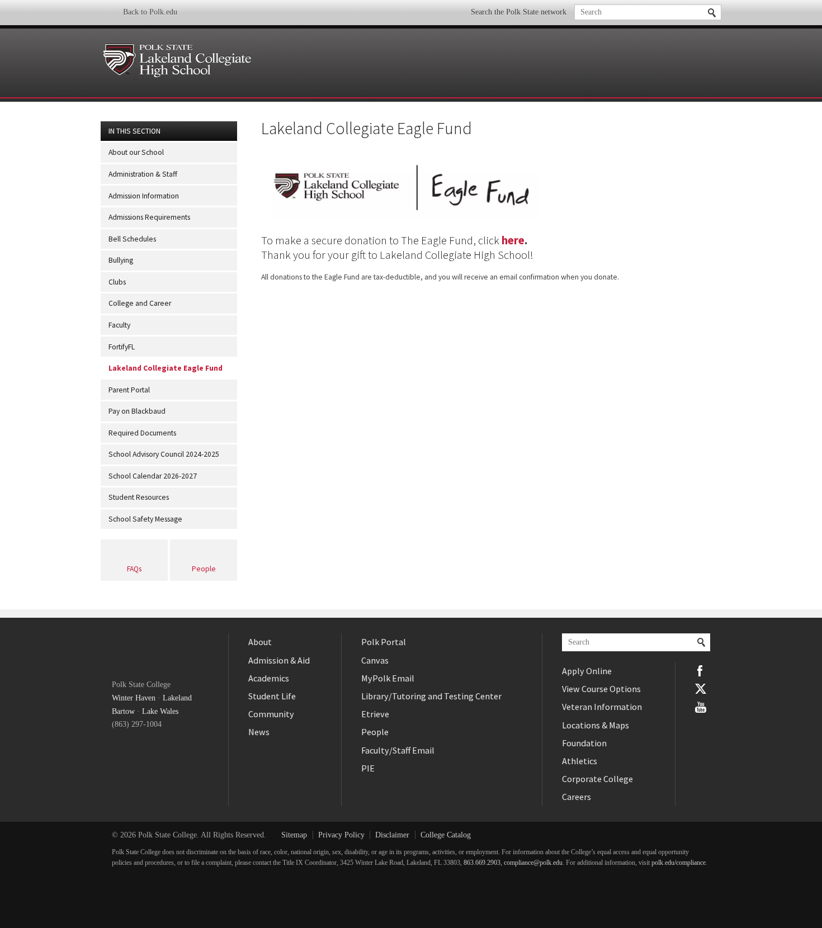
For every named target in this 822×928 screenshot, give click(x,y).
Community (271, 713)
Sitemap (294, 835)
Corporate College (597, 778)
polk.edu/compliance (678, 863)
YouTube (700, 707)
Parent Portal (129, 390)
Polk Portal (383, 641)
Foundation (584, 743)
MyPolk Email (387, 678)
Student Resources (138, 497)
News (259, 731)
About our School (136, 152)
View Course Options (601, 688)
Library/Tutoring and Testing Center (431, 696)
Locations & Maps (595, 725)
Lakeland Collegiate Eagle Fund (165, 368)
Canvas (375, 660)
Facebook (700, 671)
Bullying (120, 260)
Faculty (119, 325)
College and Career (139, 303)
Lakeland (177, 698)
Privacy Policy (341, 835)
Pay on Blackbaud (137, 411)
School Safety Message (145, 519)
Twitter (700, 689)
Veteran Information (602, 706)
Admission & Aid (279, 660)
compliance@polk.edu (533, 863)
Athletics (579, 760)
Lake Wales (160, 711)
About (260, 641)
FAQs (134, 569)
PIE (368, 768)
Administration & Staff (142, 174)
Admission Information (143, 196)
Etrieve (375, 713)
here (513, 240)
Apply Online (587, 670)
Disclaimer (392, 835)
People (204, 569)
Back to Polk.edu (150, 12)
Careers (576, 796)
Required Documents (142, 433)
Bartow (123, 711)
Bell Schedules (132, 239)
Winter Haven (133, 698)
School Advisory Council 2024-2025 (163, 454)
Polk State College (151, 649)
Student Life (272, 696)
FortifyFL (121, 347)
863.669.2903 (482, 863)
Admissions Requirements (149, 217)
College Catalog (446, 835)
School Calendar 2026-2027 (152, 476)
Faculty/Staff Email (397, 750)
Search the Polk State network (518, 12)
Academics (268, 678)
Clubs (117, 282)
